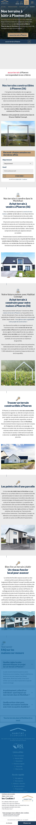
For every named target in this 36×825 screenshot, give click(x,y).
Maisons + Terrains (19, 783)
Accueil (3, 6)
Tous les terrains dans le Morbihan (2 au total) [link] (18, 719)
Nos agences (19, 778)
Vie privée (19, 766)
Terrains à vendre (19, 786)
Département (7, 160)
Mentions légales (19, 763)
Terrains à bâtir (12, 6)
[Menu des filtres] (29, 41)
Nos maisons (19, 781)
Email (4, 167)
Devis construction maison (19, 791)
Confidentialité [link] (18, 179)
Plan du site (19, 769)
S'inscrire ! (19, 176)
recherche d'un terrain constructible (14, 19)
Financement (19, 789)
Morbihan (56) (23, 6)
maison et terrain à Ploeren (11, 313)
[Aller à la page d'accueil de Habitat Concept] (4, 2)
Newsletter (19, 761)
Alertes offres (19, 758)
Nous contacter (19, 755)
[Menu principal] (32, 2)
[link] (21, 2)
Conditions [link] (24, 179)
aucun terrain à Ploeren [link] (18, 35)
